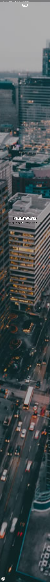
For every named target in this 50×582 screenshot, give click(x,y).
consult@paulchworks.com (23, 1)
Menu (25, 5)
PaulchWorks (25, 218)
